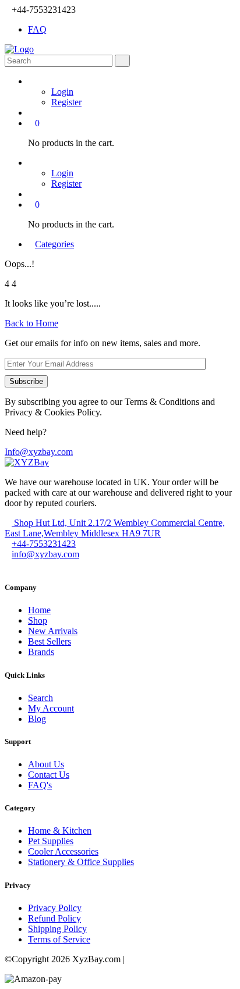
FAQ (37, 29)
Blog (37, 719)
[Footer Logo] (27, 462)
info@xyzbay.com (45, 554)
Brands (41, 652)
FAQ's (40, 785)
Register (66, 102)
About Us (46, 764)
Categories (54, 244)
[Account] (31, 81)
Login (62, 92)
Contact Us (48, 775)
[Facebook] (8, 565)
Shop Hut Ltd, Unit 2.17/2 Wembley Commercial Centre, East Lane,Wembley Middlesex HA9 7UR (115, 528)
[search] (122, 61)
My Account (51, 708)
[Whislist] (31, 194)
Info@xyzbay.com (39, 452)
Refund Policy (54, 918)
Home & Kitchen (59, 830)
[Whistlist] (31, 113)
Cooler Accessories (63, 851)
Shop (37, 620)
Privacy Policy (55, 908)
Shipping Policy (57, 929)
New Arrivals (52, 631)
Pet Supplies (50, 841)
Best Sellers (49, 641)
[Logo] (19, 49)
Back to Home (31, 323)
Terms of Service (59, 939)
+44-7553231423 (44, 544)
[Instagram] (17, 565)
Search (40, 698)
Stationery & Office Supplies (81, 862)
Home (39, 610)
